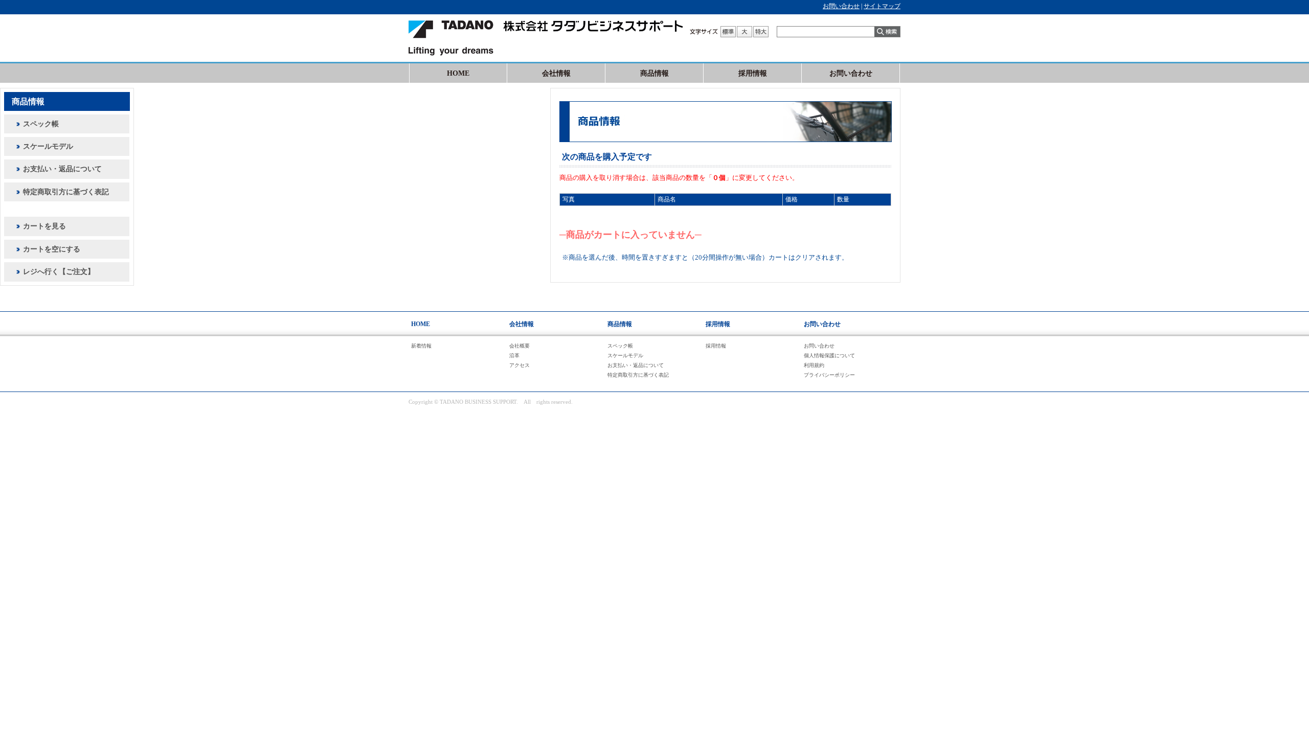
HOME (458, 73)
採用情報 (752, 73)
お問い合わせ (841, 6)
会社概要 (519, 346)
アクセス (519, 365)
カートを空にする (51, 249)
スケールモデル (48, 146)
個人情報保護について (829, 355)
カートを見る (44, 226)
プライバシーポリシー (829, 375)
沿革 (514, 355)
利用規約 (814, 365)
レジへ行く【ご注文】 (59, 271)
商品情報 (654, 73)
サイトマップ (882, 6)
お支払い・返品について (62, 169)
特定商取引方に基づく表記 (66, 192)
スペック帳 (41, 124)
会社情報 (556, 73)
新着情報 (421, 346)
